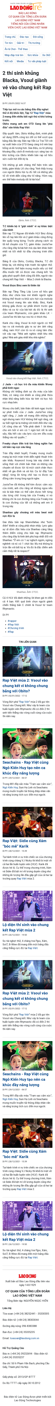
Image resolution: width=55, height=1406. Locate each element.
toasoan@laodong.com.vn (24, 1338)
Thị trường (34, 42)
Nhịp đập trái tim (14, 55)
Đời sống (38, 36)
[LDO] (27, 662)
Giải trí (20, 42)
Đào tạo (24, 36)
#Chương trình (16, 628)
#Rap (11, 631)
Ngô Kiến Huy (10, 787)
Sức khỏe (33, 55)
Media (20, 61)
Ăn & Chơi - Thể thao (16, 49)
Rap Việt (39, 112)
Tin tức (9, 42)
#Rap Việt (13, 624)
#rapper (12, 620)
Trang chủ (10, 36)
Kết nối (9, 61)
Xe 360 (46, 55)
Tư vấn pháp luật (37, 61)
